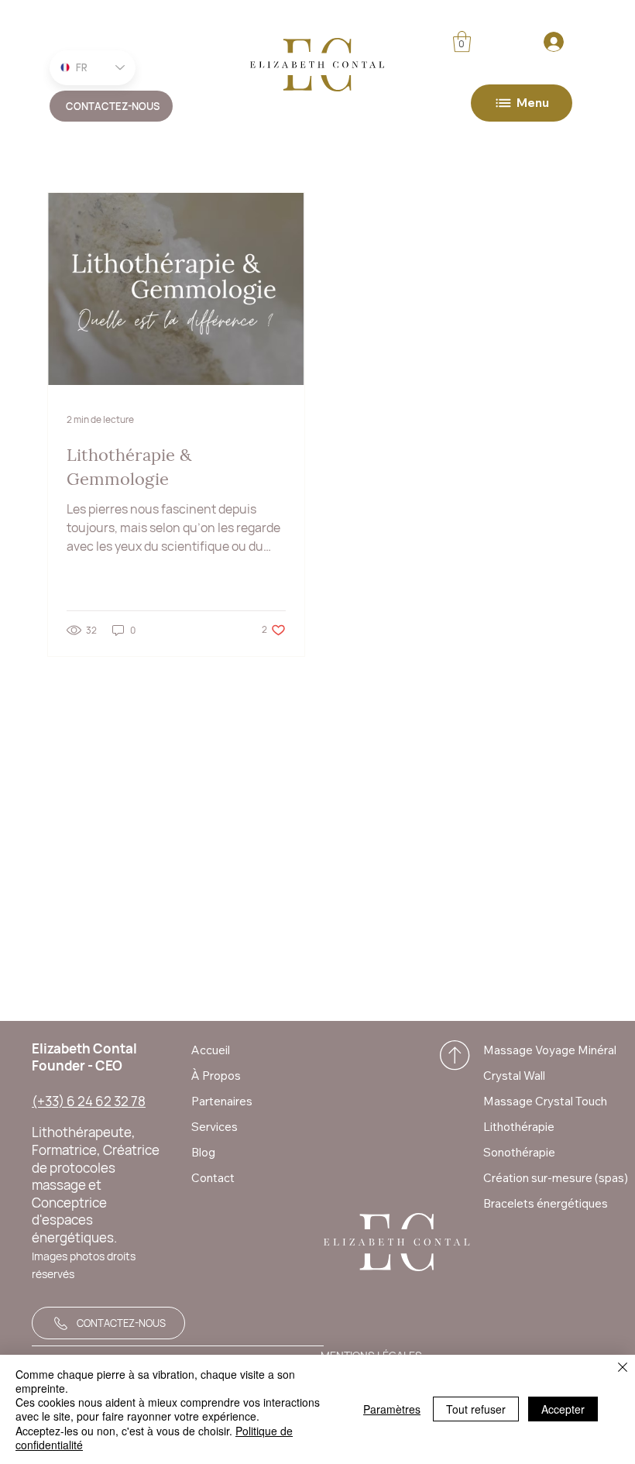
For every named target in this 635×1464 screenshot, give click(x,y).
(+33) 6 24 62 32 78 (89, 1101)
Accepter (563, 1409)
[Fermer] (622, 1368)
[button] (462, 41)
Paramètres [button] (391, 1409)
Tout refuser (476, 1409)
